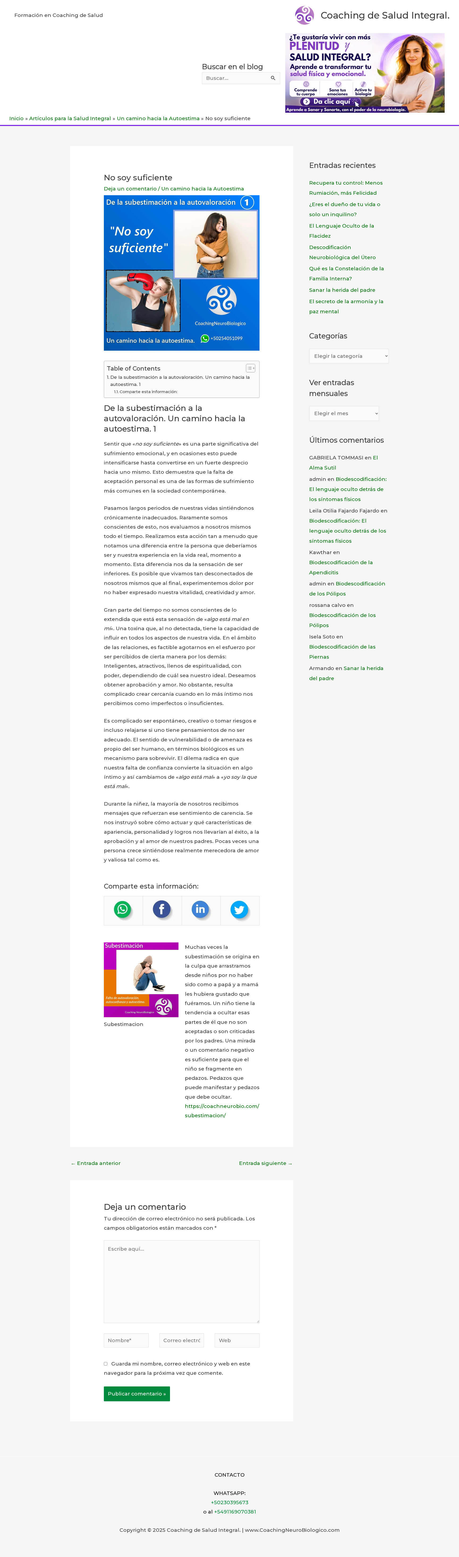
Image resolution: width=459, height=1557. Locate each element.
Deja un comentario (130, 189)
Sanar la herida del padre (342, 290)
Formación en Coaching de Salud (58, 15)
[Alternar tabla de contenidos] (248, 368)
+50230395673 (229, 1502)
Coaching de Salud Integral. (385, 15)
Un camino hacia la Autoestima (202, 189)
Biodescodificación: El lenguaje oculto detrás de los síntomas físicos (348, 489)
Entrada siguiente (266, 1163)
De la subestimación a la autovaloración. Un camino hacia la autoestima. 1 (180, 380)
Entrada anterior (96, 1163)
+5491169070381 (235, 1512)
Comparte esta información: (148, 391)
